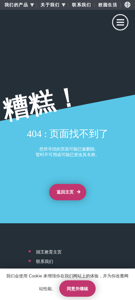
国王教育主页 (49, 252)
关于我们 (50, 5)
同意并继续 (77, 288)
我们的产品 (17, 5)
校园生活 (107, 5)
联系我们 (81, 5)
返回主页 (66, 192)
